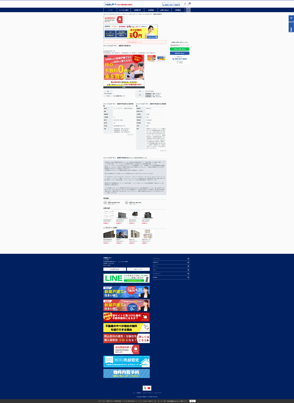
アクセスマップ (156, 273)
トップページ (156, 258)
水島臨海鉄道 (148, 93)
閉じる (192, 401)
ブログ (154, 269)
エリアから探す (124, 10)
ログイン (185, 4)
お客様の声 (137, 10)
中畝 (111, 51)
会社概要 (155, 277)
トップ (110, 10)
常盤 (154, 93)
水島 (154, 96)
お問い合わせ (164, 10)
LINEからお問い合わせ (180, 49)
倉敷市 (108, 51)
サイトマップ (158, 392)
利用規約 (139, 392)
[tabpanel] (156, 58)
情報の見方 (131, 134)
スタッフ (155, 266)
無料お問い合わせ (179, 53)
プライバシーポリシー (148, 392)
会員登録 (151, 10)
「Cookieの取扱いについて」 (172, 401)
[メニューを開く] (188, 9)
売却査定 (178, 10)
